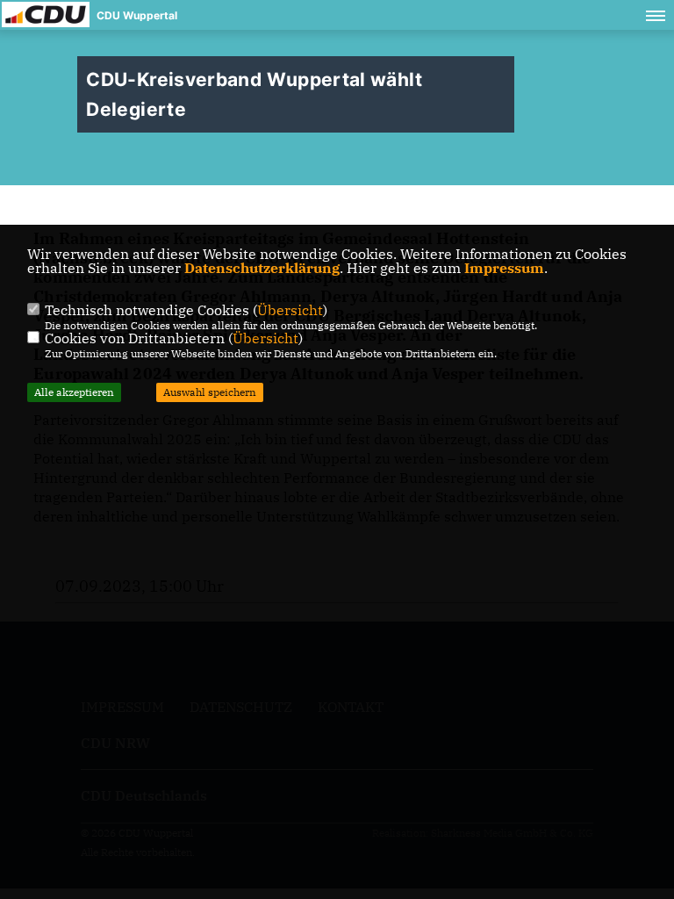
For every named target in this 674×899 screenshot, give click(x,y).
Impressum (504, 268)
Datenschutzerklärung (262, 268)
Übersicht (290, 310)
